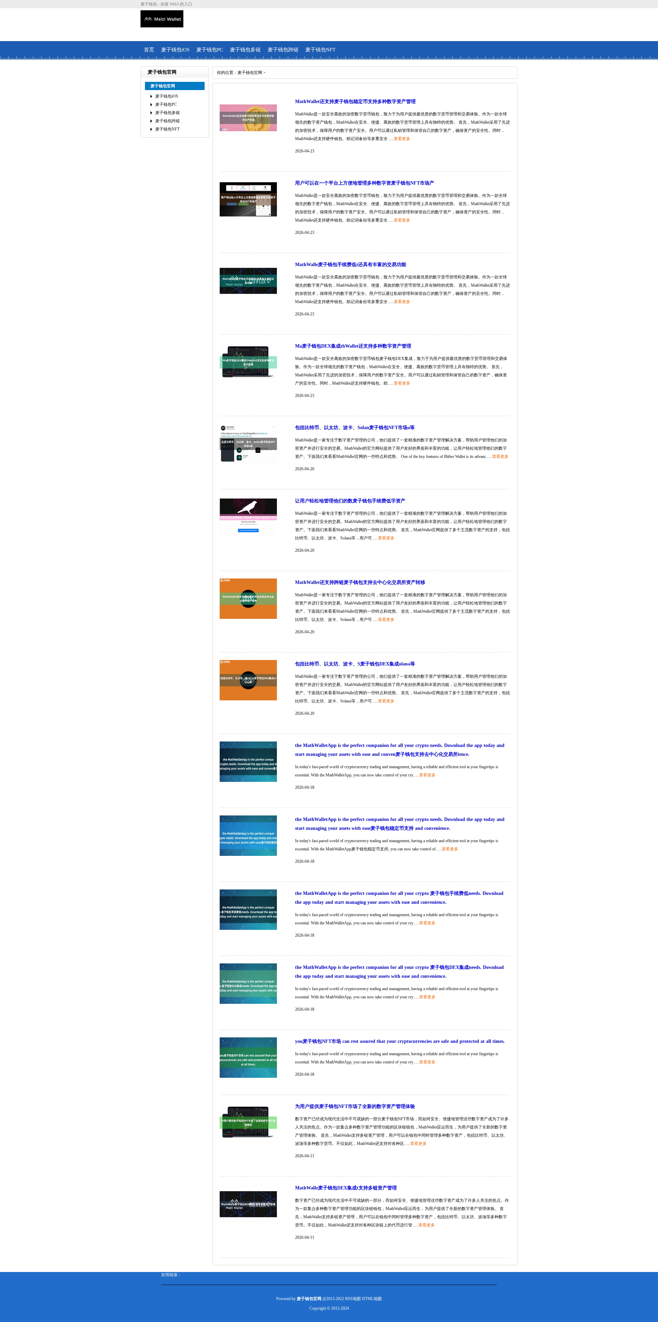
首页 (149, 49)
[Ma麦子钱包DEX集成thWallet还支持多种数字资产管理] (248, 381)
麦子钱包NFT (320, 49)
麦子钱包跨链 (283, 49)
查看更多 (402, 138)
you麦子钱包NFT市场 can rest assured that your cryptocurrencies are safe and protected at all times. (400, 1041)
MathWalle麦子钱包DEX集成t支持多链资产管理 (346, 1187)
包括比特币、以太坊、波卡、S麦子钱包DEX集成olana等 (355, 663)
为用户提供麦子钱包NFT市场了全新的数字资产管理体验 (355, 1106)
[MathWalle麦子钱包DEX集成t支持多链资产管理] (248, 1223)
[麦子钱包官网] (162, 24)
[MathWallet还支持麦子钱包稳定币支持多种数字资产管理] (248, 136)
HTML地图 (372, 1298)
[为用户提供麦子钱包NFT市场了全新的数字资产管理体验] (248, 1141)
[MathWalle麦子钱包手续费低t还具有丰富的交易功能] (248, 299)
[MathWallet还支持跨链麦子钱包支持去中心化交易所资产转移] (248, 617)
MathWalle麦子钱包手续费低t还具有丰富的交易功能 (350, 264)
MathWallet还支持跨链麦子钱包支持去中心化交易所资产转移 (360, 582)
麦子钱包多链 (245, 49)
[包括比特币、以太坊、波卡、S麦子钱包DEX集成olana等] (248, 699)
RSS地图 (353, 1298)
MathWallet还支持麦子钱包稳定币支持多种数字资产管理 (355, 101)
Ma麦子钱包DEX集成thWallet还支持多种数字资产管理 (353, 346)
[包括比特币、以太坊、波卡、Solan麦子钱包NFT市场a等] (248, 462)
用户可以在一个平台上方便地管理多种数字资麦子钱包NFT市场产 (364, 183)
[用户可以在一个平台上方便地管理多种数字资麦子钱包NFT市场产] (248, 218)
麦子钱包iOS (175, 49)
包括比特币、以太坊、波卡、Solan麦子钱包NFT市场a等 (355, 427)
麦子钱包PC (209, 49)
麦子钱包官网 (249, 72)
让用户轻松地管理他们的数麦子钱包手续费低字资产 (350, 500)
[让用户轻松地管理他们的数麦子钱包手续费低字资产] (248, 536)
